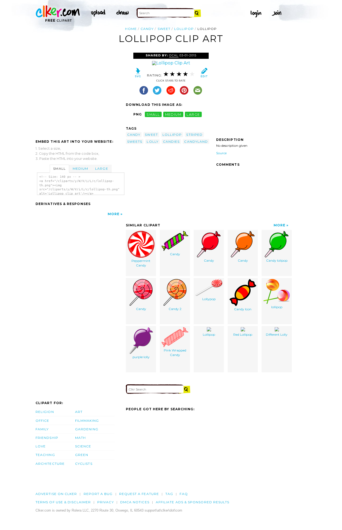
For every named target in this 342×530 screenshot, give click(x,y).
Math (80, 438)
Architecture (50, 464)
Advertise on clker (56, 494)
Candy (175, 254)
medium (173, 114)
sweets (134, 142)
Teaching (45, 455)
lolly (152, 142)
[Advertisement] (80, 92)
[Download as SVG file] (138, 74)
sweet (164, 29)
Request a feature (139, 494)
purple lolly (141, 357)
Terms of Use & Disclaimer (63, 502)
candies (171, 142)
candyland (196, 142)
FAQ (184, 494)
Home (131, 29)
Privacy (105, 502)
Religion (45, 412)
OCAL (173, 55)
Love (41, 446)
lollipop (184, 29)
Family (42, 429)
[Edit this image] (204, 74)
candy (147, 29)
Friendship (47, 438)
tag (169, 494)
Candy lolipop (276, 260)
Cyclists (83, 464)
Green (81, 455)
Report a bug (98, 494)
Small (59, 169)
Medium (80, 169)
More (113, 214)
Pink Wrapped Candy (175, 352)
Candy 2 (175, 309)
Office (42, 421)
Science (83, 446)
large (193, 114)
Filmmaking (87, 421)
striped (194, 135)
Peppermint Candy (140, 263)
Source (221, 153)
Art (79, 412)
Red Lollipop (242, 334)
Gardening (86, 429)
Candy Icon (242, 309)
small (153, 114)
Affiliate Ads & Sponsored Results (193, 502)
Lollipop (209, 334)
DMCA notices (134, 502)
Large (101, 169)
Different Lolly (276, 334)
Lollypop (209, 299)
